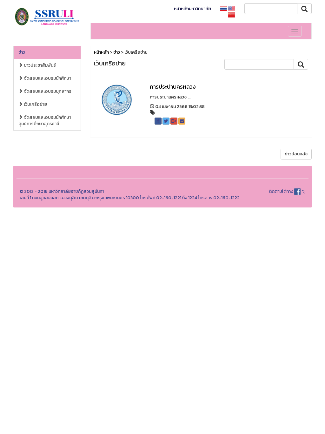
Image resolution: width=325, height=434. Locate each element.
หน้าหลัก (101, 52)
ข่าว (21, 52)
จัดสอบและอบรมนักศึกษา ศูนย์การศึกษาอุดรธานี (44, 120)
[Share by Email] (181, 121)
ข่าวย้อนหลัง (296, 154)
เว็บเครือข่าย (35, 104)
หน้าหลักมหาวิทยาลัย (192, 8)
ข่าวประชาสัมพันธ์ (39, 65)
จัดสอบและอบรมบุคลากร (47, 91)
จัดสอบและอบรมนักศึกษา (47, 78)
